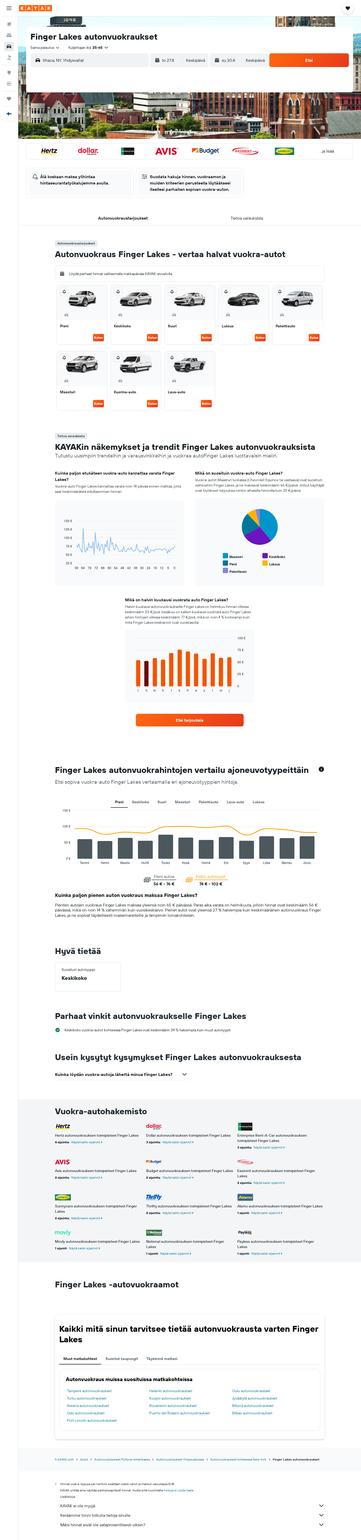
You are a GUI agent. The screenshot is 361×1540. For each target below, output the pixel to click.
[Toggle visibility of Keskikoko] (273, 556)
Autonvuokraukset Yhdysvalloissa (180, 1459)
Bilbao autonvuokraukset (252, 1413)
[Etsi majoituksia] (9, 35)
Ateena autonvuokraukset (88, 1405)
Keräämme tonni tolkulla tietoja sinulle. (95, 1515)
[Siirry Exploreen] (9, 72)
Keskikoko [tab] (140, 802)
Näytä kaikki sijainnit (85, 1142)
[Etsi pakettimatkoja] (9, 57)
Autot (84, 1459)
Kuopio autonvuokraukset (170, 1398)
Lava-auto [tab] (235, 802)
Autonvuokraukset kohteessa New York (238, 1459)
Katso (98, 337)
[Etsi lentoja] (9, 24)
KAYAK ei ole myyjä (77, 1505)
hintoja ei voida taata (178, 1490)
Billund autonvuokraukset (253, 1405)
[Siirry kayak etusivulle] (35, 8)
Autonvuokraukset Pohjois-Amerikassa (122, 1459)
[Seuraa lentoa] (9, 83)
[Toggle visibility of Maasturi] (233, 556)
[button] (9, 8)
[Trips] (9, 98)
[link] (190, 720)
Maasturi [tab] (182, 802)
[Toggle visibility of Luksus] (271, 563)
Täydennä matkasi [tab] (162, 1358)
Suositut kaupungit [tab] (121, 1358)
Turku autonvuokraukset (87, 1398)
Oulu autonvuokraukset (251, 1390)
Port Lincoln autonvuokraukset (92, 1420)
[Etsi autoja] (9, 46)
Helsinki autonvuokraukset (170, 1390)
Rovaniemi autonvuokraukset (173, 1405)
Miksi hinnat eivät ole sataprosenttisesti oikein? (102, 1524)
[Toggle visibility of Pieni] (230, 563)
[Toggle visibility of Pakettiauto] (235, 571)
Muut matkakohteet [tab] (80, 1358)
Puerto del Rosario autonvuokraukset (179, 1413)
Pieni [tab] (119, 802)
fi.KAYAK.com (64, 1459)
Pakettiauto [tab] (208, 802)
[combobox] (45, 47)
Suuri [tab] (162, 802)
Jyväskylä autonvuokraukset (254, 1398)
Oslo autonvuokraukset (86, 1413)
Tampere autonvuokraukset (89, 1390)
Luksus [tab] (259, 802)
